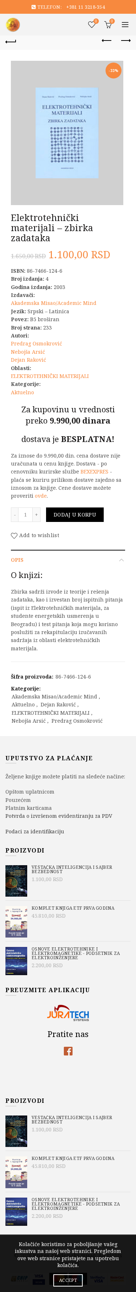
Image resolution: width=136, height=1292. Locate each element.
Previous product (107, 41)
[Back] (11, 41)
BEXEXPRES (94, 471)
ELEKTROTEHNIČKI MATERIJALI (50, 376)
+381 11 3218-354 (85, 7)
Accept (68, 1280)
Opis (17, 559)
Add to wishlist (39, 535)
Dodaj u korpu (75, 514)
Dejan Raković (28, 359)
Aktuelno (22, 392)
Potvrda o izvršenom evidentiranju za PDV (58, 815)
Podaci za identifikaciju (34, 831)
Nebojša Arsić (28, 351)
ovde (41, 495)
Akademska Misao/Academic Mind (53, 302)
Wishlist (96, 21)
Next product (125, 41)
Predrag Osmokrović (36, 343)
